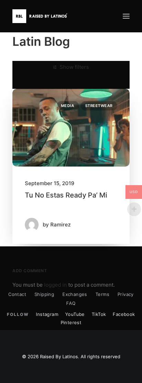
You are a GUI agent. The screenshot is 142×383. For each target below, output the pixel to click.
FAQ (70, 303)
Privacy (126, 294)
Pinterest (71, 322)
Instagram (47, 314)
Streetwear (99, 105)
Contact (17, 294)
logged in (55, 284)
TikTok (99, 314)
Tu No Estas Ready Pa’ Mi (66, 195)
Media (67, 105)
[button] (126, 16)
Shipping (44, 294)
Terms (102, 294)
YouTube (75, 314)
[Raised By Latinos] (41, 16)
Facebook (124, 314)
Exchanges (74, 294)
